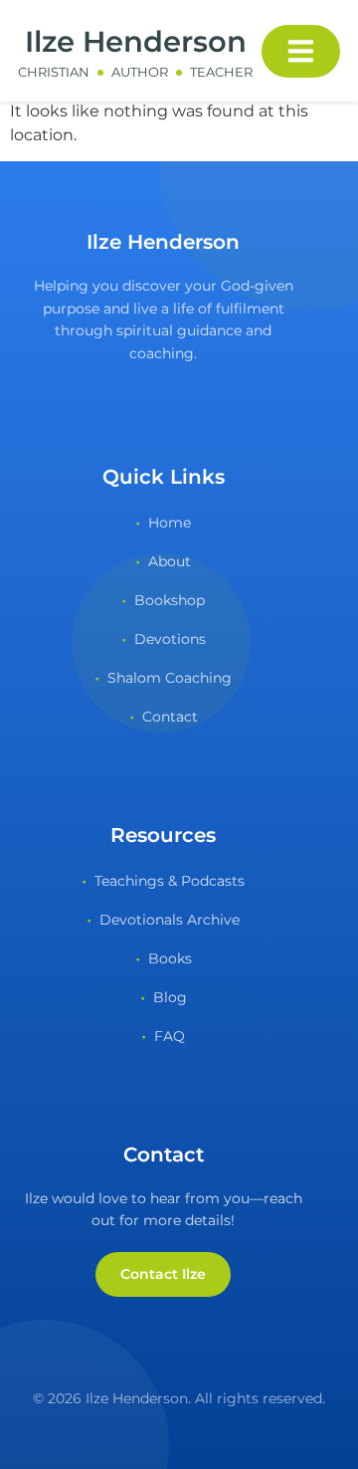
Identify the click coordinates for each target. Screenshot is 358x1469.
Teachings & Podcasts (169, 881)
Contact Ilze (163, 1274)
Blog (170, 997)
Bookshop (169, 600)
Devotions (170, 639)
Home (169, 522)
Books (170, 958)
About (169, 561)
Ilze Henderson (136, 41)
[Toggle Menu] (301, 51)
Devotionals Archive (169, 920)
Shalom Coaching (169, 678)
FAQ (169, 1036)
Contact (170, 717)
